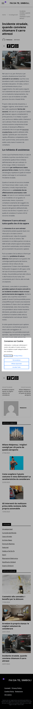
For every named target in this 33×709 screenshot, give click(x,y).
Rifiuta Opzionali (16, 363)
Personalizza (16, 360)
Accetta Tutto (17, 367)
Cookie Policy (8, 356)
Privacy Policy (18, 356)
